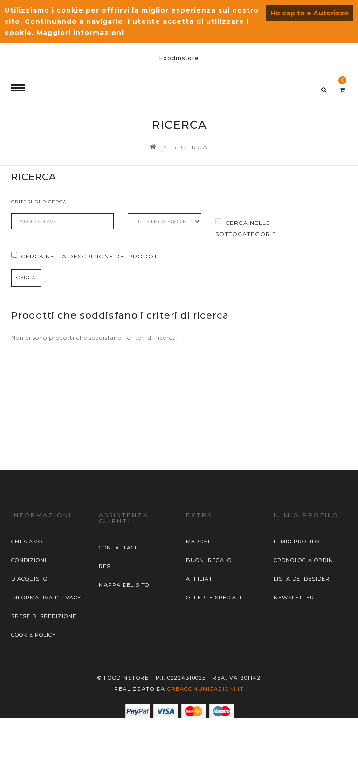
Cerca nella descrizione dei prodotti (92, 256)
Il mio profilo (296, 541)
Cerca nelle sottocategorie (245, 228)
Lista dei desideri (302, 579)
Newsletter (294, 597)
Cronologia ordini (304, 560)
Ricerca (190, 147)
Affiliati (200, 579)
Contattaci (118, 547)
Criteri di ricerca (39, 202)
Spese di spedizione (43, 616)
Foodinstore (179, 58)
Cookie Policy (33, 635)
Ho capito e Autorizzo (309, 13)
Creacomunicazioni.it (205, 689)
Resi (105, 566)
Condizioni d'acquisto (29, 569)
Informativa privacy (46, 597)
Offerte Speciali (213, 597)
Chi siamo (26, 541)
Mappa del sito (124, 585)
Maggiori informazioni (80, 32)
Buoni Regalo (209, 560)
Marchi (198, 541)
